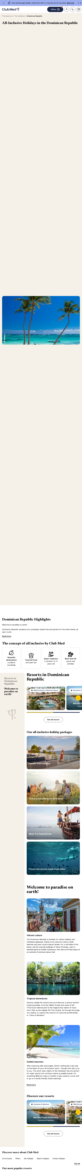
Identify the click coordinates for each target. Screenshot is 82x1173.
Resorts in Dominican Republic (10, 681)
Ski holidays (28, 1158)
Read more (6, 636)
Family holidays (59, 1158)
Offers (17, 1158)
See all (77, 1164)
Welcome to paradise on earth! (11, 692)
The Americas (7, 16)
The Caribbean (19, 16)
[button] (53, 752)
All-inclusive (7, 1158)
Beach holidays (43, 1158)
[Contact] (72, 9)
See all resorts (53, 720)
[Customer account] (66, 9)
